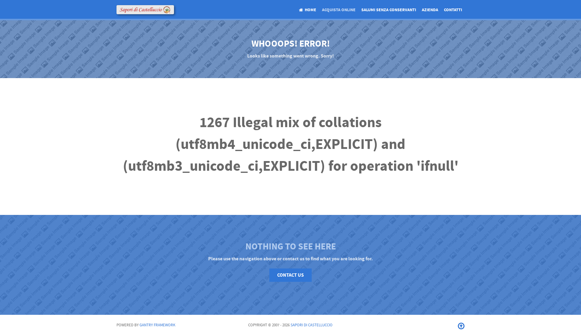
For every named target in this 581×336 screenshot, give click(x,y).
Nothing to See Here (290, 246)
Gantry (158, 325)
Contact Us (290, 275)
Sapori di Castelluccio (311, 325)
